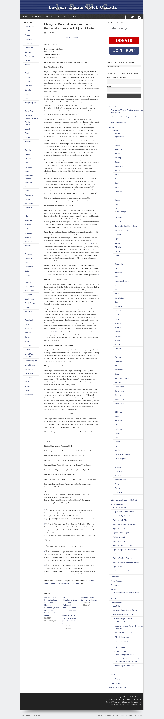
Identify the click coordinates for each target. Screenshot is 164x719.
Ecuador (118, 234)
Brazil (117, 183)
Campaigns (115, 130)
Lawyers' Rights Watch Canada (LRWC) (127, 715)
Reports (114, 589)
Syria (117, 425)
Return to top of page (31, 715)
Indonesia (118, 285)
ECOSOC (116, 606)
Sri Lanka (118, 412)
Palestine (118, 361)
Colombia (118, 218)
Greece (117, 260)
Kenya (117, 302)
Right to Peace (118, 554)
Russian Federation (122, 378)
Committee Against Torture (124, 655)
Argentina (118, 149)
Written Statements (122, 641)
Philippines (119, 370)
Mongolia (118, 336)
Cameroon (118, 196)
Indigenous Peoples (122, 281)
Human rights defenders (118, 123)
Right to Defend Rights (121, 533)
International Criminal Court (123, 614)
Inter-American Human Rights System (125, 500)
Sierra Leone (119, 391)
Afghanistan (119, 137)
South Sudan (119, 404)
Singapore (118, 395)
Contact (74, 17)
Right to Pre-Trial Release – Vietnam (126, 562)
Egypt (117, 239)
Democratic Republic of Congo (126, 226)
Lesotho (118, 315)
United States (120, 463)
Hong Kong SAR (123, 212)
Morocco (118, 340)
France (117, 251)
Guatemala (119, 264)
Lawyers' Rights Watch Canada (82, 7)
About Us (36, 17)
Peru (116, 366)
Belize (117, 175)
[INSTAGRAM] (139, 17)
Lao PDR (118, 311)
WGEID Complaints (122, 637)
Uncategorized (114, 683)
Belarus (117, 170)
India (116, 277)
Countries (116, 133)
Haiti (116, 268)
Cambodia (118, 192)
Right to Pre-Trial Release (122, 558)
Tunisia (117, 437)
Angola (117, 145)
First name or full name (116, 77)
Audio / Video (114, 107)
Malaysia (118, 323)
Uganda (117, 446)
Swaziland (118, 421)
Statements (115, 598)
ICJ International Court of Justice (125, 610)
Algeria (117, 141)
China (117, 208)
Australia (118, 154)
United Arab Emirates (122, 454)
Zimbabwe (118, 492)
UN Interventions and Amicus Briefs (126, 593)
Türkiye (117, 442)
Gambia (117, 256)
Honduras (118, 273)
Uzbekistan (119, 467)
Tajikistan (118, 429)
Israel (117, 294)
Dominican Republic (122, 230)
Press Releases (117, 581)
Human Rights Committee (124, 666)
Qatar (117, 374)
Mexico (117, 332)
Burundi (117, 187)
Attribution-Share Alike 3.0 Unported (65, 583)
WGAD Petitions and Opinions (126, 633)
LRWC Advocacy (115, 675)
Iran (116, 289)
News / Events (114, 679)
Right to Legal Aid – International (125, 550)
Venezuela (118, 471)
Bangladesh (119, 166)
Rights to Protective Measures (124, 571)
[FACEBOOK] (125, 17)
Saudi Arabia (119, 387)
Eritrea (117, 243)
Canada (117, 200)
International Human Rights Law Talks (125, 117)
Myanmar (118, 344)
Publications (115, 585)
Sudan (117, 416)
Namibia (118, 349)
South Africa (119, 399)
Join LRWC (60, 17)
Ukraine (117, 450)
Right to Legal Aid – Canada (123, 545)
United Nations (116, 603)
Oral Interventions (121, 622)
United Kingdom (120, 459)
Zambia (117, 488)
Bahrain (117, 162)
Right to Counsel (119, 529)
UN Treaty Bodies (119, 651)
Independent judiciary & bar (123, 516)
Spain (117, 408)
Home (25, 17)
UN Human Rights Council (122, 619)
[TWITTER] (132, 17)
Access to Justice (119, 507)
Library (47, 17)
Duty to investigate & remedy (123, 512)
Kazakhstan (119, 298)
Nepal (117, 353)
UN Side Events (119, 647)
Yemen (117, 484)
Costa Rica (119, 222)
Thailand (118, 433)
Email (109, 86)
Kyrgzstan (118, 306)
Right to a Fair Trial (120, 520)
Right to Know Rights (120, 541)
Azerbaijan (118, 158)
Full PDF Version (71, 38)
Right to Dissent (119, 537)
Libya (117, 319)
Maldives (118, 327)
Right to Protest (118, 567)
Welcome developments (118, 688)
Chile (116, 204)
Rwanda (118, 382)
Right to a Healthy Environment (124, 524)
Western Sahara (121, 480)
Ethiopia (118, 247)
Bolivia (117, 179)
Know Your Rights (117, 504)
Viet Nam (118, 475)
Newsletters (115, 577)
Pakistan (118, 357)
